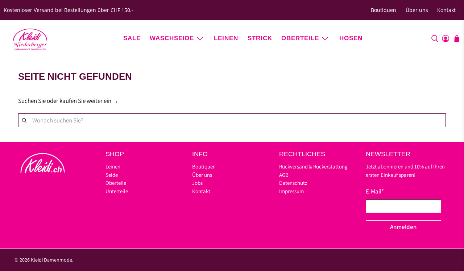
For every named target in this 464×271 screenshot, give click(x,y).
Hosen (350, 38)
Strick (260, 38)
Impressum (291, 191)
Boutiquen (383, 10)
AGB (284, 174)
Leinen (226, 38)
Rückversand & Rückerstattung (313, 166)
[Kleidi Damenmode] (30, 38)
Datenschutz (293, 182)
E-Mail (375, 191)
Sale (132, 38)
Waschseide (172, 38)
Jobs (197, 182)
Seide (111, 174)
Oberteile (300, 38)
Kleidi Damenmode (51, 260)
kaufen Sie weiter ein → (89, 101)
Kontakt (446, 10)
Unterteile (116, 191)
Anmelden (403, 227)
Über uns (417, 10)
